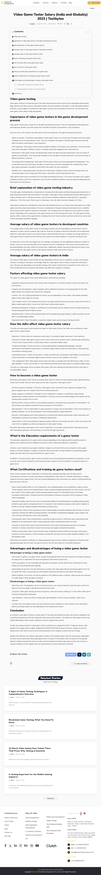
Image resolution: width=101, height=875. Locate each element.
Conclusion (18, 93)
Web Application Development (31, 826)
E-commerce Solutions (33, 831)
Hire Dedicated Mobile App (54, 825)
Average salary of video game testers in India (28, 54)
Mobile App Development (55, 817)
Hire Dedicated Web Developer (53, 832)
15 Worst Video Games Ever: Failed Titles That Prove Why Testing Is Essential (29, 749)
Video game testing (20, 36)
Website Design (31, 821)
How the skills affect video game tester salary (28, 63)
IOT (26, 839)
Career (6, 825)
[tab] (80, 813)
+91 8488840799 (77, 861)
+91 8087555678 (82, 845)
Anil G (33, 24)
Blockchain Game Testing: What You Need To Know (31, 721)
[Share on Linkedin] (84, 655)
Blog (70, 3)
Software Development (33, 835)
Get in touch (96, 3)
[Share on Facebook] (64, 23)
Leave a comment (81, 663)
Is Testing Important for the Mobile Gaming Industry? (30, 775)
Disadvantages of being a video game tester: (31, 89)
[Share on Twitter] (67, 23)
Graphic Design (51, 821)
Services (46, 3)
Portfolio (64, 3)
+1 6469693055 (80, 848)
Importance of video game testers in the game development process (35, 41)
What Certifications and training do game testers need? (32, 76)
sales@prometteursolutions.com (82, 852)
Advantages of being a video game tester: (30, 85)
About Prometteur (10, 818)
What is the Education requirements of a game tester (31, 72)
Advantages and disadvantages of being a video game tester (34, 80)
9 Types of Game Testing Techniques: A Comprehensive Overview (28, 692)
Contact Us (8, 832)
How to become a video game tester (25, 67)
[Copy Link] (70, 23)
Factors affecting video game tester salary (27, 58)
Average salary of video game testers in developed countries (33, 50)
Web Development (32, 818)
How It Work (9, 821)
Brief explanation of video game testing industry (29, 45)
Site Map (7, 836)
